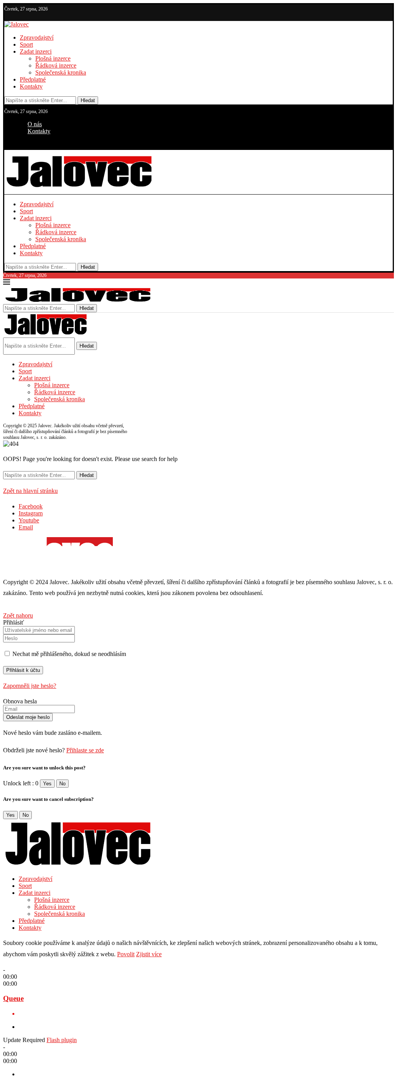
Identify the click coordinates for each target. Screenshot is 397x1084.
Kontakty (31, 86)
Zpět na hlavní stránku (30, 490)
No (62, 783)
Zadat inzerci (36, 51)
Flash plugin (62, 1040)
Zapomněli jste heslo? (29, 685)
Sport (26, 44)
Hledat (88, 100)
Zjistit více (149, 954)
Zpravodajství (37, 37)
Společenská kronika (60, 72)
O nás (35, 124)
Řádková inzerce (55, 65)
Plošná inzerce (53, 58)
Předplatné (33, 79)
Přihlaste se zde (85, 750)
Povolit (126, 954)
